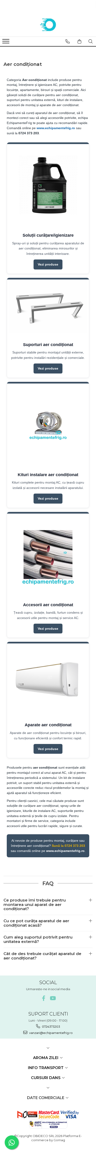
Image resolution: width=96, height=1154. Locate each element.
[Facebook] (44, 998)
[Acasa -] (48, 25)
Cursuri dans (46, 1078)
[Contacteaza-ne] (67, 41)
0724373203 (50, 1026)
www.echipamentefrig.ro (56, 128)
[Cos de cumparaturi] (79, 41)
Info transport (46, 1068)
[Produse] (6, 42)
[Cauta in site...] (90, 41)
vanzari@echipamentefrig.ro (50, 1033)
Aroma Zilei (46, 1058)
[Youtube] (52, 998)
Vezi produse (48, 264)
